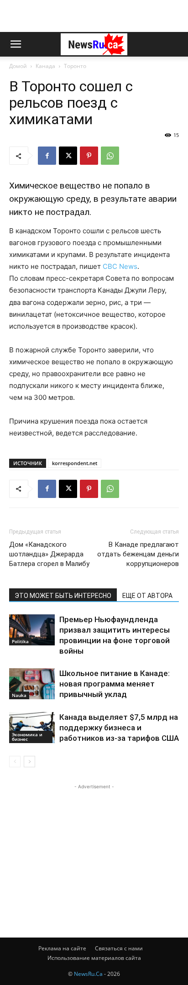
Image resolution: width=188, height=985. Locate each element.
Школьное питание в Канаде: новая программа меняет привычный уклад (114, 684)
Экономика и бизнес (27, 736)
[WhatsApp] (110, 156)
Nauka (19, 695)
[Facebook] (47, 156)
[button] (15, 44)
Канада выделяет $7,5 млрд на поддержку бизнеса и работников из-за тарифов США (119, 728)
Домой (18, 66)
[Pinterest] (89, 156)
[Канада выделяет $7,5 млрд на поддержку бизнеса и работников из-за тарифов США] (32, 728)
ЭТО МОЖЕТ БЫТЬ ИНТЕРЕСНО (63, 595)
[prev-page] (15, 761)
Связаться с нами (119, 948)
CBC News (119, 266)
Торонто (75, 66)
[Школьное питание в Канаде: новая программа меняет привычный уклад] (32, 684)
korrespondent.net (74, 463)
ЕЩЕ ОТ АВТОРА (147, 595)
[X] (68, 156)
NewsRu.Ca (88, 974)
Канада (45, 66)
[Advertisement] (94, 16)
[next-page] (29, 761)
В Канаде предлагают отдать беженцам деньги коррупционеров (138, 554)
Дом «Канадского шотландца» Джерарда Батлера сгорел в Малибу (49, 554)
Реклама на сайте (62, 948)
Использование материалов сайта (94, 958)
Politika (20, 641)
